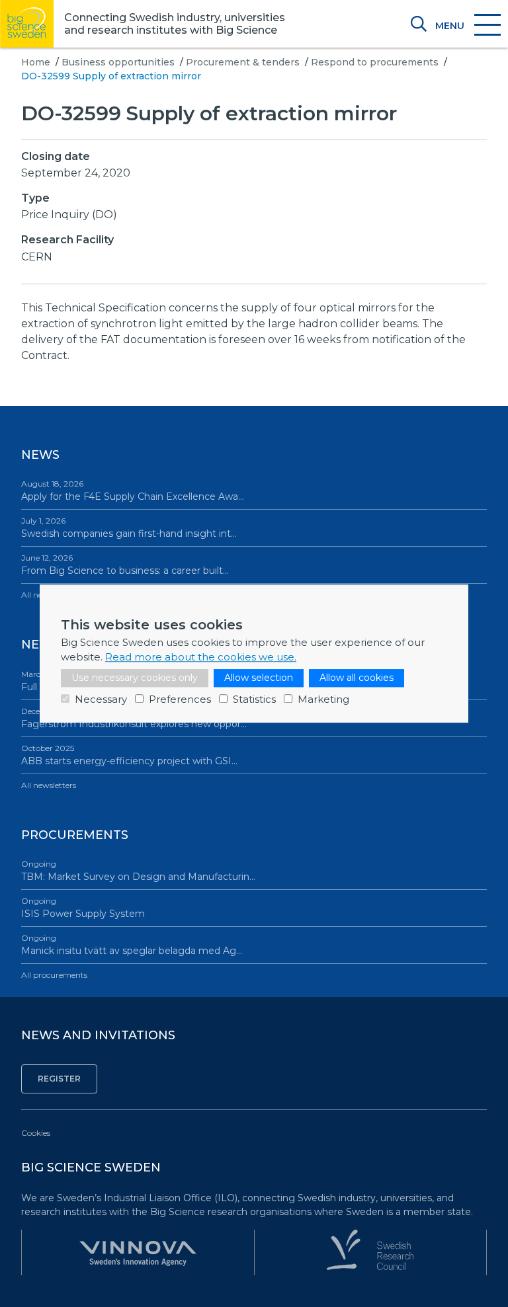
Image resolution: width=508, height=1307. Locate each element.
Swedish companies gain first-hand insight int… (129, 527)
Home (35, 62)
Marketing (323, 699)
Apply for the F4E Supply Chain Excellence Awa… (132, 490)
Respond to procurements (375, 62)
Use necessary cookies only (134, 678)
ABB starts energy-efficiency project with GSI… (129, 755)
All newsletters (48, 785)
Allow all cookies (356, 678)
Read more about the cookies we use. (200, 657)
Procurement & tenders (243, 62)
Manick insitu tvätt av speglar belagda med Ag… (131, 945)
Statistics (254, 699)
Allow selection (258, 678)
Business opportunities (118, 62)
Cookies (35, 1133)
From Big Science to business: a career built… (125, 564)
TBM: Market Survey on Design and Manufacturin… (138, 871)
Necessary (101, 699)
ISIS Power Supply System (83, 908)
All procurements (54, 975)
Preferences (180, 699)
